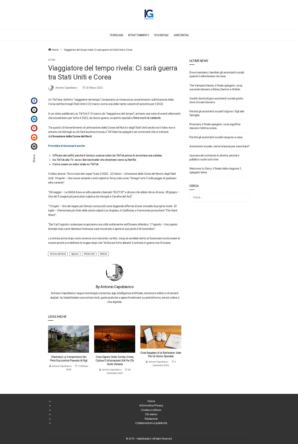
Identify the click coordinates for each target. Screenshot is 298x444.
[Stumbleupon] (34, 137)
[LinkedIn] (34, 119)
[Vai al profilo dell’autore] (114, 272)
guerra (75, 253)
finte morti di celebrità (147, 118)
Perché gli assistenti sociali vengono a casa (215, 137)
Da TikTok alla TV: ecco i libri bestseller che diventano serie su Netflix (94, 159)
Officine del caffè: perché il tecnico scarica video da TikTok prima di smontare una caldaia (107, 155)
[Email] (34, 146)
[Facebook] (34, 101)
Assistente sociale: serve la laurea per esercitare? (219, 146)
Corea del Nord (58, 253)
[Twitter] (34, 110)
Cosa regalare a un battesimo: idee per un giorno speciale (160, 354)
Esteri (51, 60)
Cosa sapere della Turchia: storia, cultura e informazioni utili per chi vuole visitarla (115, 360)
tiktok (104, 253)
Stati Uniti (90, 253)
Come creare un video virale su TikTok (75, 164)
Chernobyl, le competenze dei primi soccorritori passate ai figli (68, 358)
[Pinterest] (34, 128)
